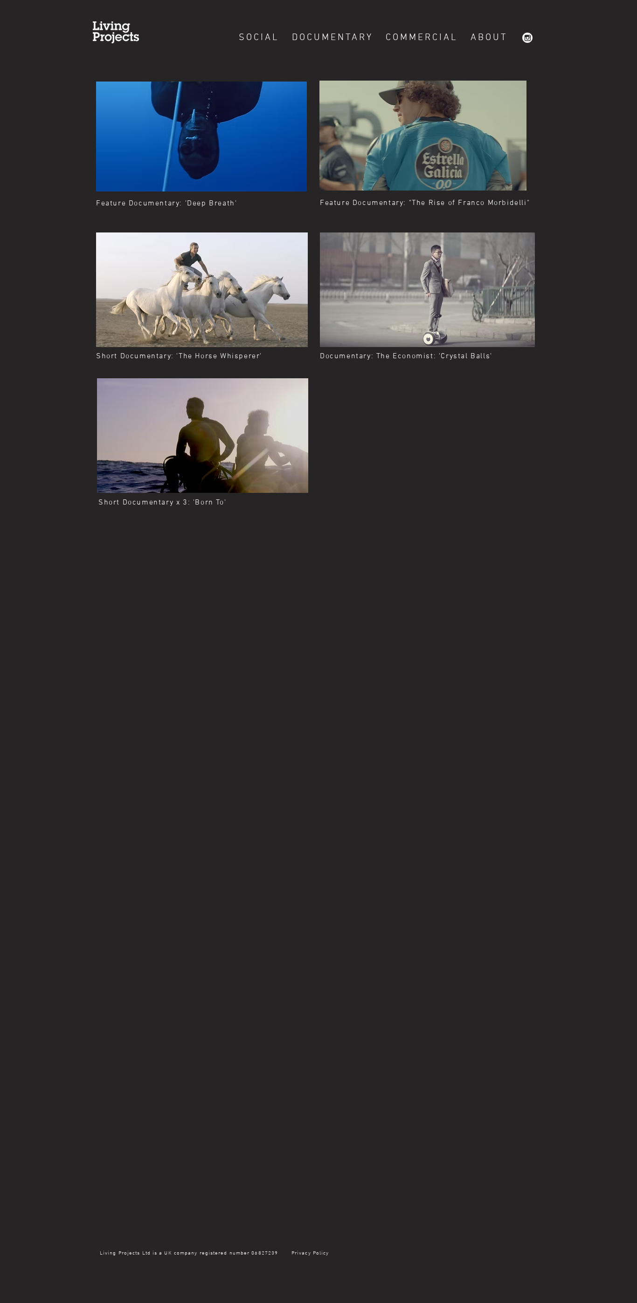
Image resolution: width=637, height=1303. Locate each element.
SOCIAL (259, 37)
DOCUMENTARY (332, 37)
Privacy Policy (309, 1253)
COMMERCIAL (422, 37)
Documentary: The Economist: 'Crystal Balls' (406, 356)
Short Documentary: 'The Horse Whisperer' (179, 356)
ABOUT (489, 37)
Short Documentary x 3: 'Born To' (162, 502)
